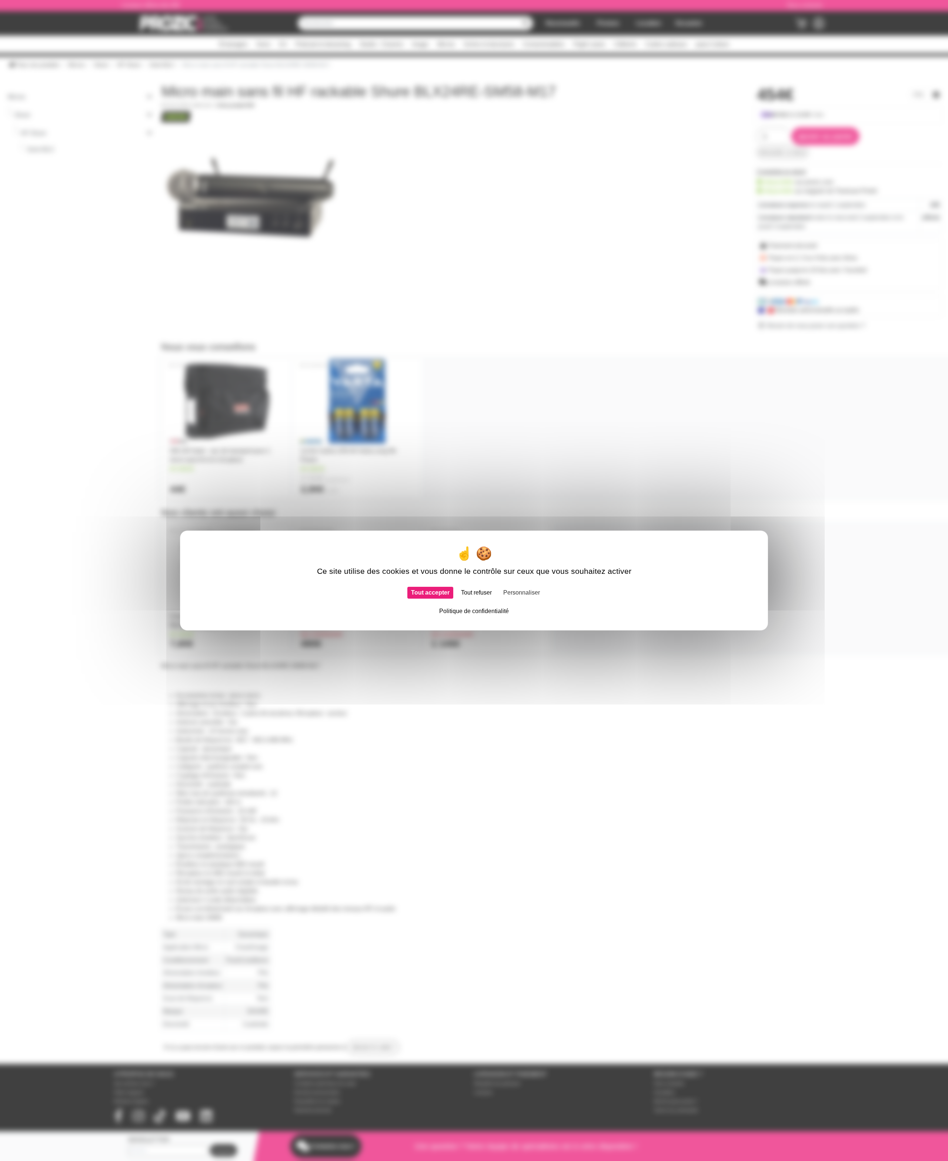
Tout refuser (476, 592)
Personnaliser (521, 592)
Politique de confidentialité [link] (474, 611)
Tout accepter (430, 592)
